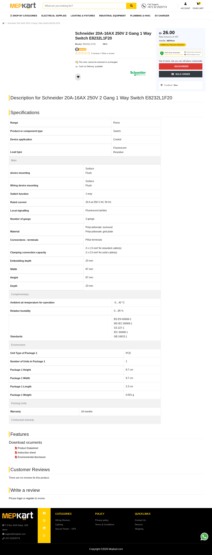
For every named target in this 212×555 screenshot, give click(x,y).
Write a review (108, 53)
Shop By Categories (24, 15)
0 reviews (95, 53)
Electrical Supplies (53, 15)
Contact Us (140, 520)
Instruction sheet (27, 452)
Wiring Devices (62, 520)
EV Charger (162, 15)
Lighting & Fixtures (83, 15)
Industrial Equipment (112, 15)
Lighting (59, 524)
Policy (99, 514)
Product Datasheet (28, 448)
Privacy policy (101, 520)
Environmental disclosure (32, 457)
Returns (139, 524)
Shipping (139, 529)
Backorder (181, 66)
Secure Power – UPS (65, 529)
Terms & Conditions (104, 524)
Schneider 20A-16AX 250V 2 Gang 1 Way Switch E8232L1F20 (33, 23)
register (30, 498)
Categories (63, 514)
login (20, 498)
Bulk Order (183, 74)
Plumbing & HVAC (140, 15)
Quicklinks (143, 514)
